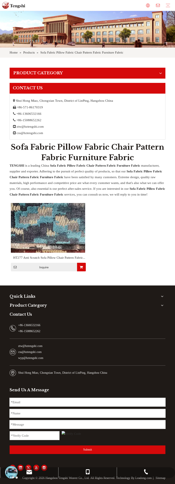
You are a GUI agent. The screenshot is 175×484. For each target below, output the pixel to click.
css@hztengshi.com (30, 133)
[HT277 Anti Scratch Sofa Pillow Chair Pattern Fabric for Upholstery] (48, 252)
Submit (87, 449)
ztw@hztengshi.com (30, 126)
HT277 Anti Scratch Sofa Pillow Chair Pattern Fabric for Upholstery (48, 258)
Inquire (44, 267)
